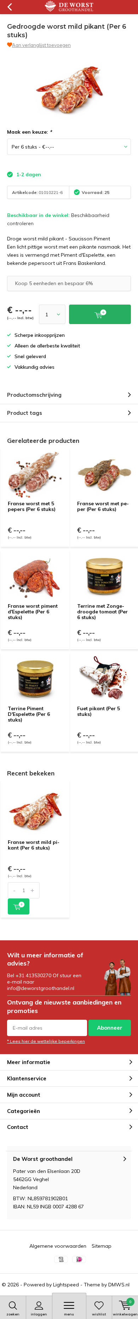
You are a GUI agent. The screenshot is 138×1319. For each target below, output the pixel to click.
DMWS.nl (119, 1284)
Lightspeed (66, 1284)
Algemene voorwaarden (57, 1246)
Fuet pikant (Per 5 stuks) (98, 711)
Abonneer (109, 1027)
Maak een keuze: (29, 132)
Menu (69, 1314)
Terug (9, 7)
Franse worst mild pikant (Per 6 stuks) (33, 845)
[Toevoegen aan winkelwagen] (18, 906)
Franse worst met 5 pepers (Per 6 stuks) (32, 506)
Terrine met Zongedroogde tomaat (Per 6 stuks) (102, 611)
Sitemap (101, 1246)
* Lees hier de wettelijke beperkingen (46, 1041)
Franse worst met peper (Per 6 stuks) (103, 506)
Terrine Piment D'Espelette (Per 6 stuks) (29, 714)
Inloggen (39, 1314)
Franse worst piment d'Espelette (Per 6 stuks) (33, 611)
